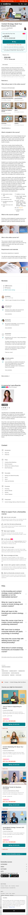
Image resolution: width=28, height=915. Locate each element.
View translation (8, 313)
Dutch (17, 204)
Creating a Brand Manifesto (7, 98)
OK (14, 910)
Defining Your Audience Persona (6, 111)
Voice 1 (16, 110)
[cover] (14, 14)
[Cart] (22, 4)
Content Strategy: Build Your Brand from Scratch (11, 25)
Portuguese (18, 201)
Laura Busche (10, 28)
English (17, 200)
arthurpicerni (8, 306)
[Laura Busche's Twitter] (5, 408)
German (23, 201)
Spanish (21, 200)
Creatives (13, 885)
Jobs (9, 885)
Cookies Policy (12, 907)
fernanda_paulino (9, 358)
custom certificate (18, 541)
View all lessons (5, 128)
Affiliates (2, 895)
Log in (25, 4)
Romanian (18, 205)
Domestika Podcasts (5, 887)
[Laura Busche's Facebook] (3, 408)
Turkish (21, 204)
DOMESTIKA (7, 4)
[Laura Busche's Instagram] (7, 408)
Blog (10, 893)
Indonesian (23, 205)
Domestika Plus (12, 887)
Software (3, 869)
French (17, 203)
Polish (24, 203)
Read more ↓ (4, 80)
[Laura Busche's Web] (9, 408)
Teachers (11, 895)
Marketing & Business (6, 666)
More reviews (4, 376)
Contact (7, 893)
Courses (6, 682)
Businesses (7, 895)
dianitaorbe (8, 320)
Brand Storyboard (18, 98)
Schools (17, 885)
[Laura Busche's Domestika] (2, 408)
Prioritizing (3, 123)
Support (13, 893)
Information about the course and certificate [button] (12, 657)
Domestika (3, 893)
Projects (6, 885)
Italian (21, 203)
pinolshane (7, 296)
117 (4, 195)
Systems (16, 123)
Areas (2, 866)
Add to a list (5, 728)
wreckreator (8, 333)
